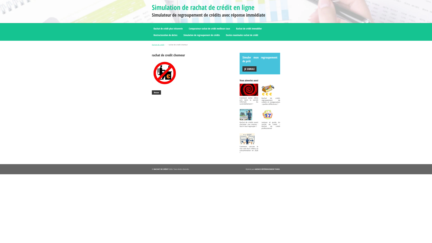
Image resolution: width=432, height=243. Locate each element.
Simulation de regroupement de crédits (201, 35)
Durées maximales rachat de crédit (242, 35)
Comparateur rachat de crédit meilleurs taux (209, 28)
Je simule (249, 69)
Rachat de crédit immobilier (249, 28)
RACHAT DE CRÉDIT (161, 169)
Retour (156, 92)
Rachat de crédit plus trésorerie (168, 28)
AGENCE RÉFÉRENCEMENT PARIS (267, 169)
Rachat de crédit (158, 45)
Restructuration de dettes (165, 35)
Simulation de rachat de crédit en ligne (203, 7)
